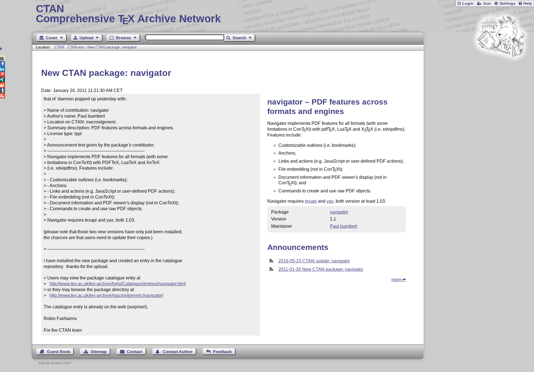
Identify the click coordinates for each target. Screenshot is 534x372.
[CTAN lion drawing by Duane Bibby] (500, 67)
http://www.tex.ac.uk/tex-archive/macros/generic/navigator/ (106, 295)
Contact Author (177, 351)
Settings (507, 3)
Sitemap (99, 351)
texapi (311, 201)
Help (527, 3)
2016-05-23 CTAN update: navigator (314, 261)
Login (467, 3)
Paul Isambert (343, 226)
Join (487, 3)
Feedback (222, 351)
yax (330, 201)
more (396, 279)
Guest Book (58, 351)
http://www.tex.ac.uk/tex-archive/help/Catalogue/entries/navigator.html (118, 283)
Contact (134, 351)
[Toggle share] (1, 48)
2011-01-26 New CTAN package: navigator (320, 269)
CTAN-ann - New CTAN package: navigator (102, 47)
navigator (339, 212)
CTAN (59, 47)
